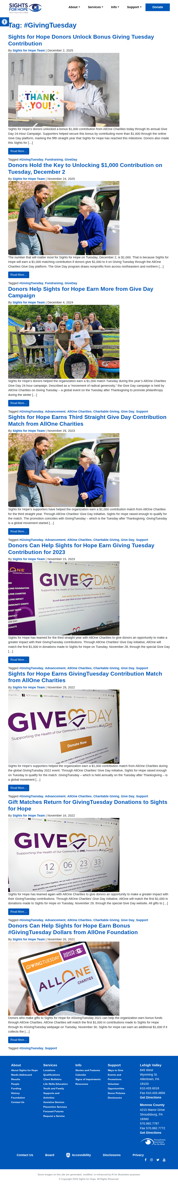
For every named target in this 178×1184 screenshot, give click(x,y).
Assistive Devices (53, 1102)
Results (15, 1079)
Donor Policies (116, 1093)
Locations (49, 1070)
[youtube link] (164, 1160)
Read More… (18, 151)
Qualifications (51, 1074)
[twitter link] (157, 1160)
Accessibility (81, 1155)
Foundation (18, 1097)
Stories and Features (87, 1070)
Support (133, 7)
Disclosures (115, 1097)
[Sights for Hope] (25, 8)
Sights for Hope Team (28, 50)
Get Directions (150, 1097)
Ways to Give (115, 1070)
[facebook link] (146, 1160)
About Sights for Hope (24, 1070)
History (15, 1093)
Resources (81, 1084)
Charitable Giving (106, 411)
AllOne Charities (79, 411)
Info (114, 7)
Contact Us (17, 1102)
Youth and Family (53, 1088)
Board (49, 1155)
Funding (16, 1088)
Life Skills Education (55, 1084)
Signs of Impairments (88, 1079)
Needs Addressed (21, 1074)
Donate (157, 7)
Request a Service (54, 1116)
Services (94, 7)
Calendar (80, 1074)
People (15, 1084)
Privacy (138, 1155)
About (73, 7)
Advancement (55, 411)
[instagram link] (151, 1160)
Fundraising (54, 159)
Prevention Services (55, 1106)
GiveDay (71, 159)
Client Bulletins (52, 1079)
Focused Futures (53, 1111)
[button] (4, 21)
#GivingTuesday (31, 159)
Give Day (127, 411)
